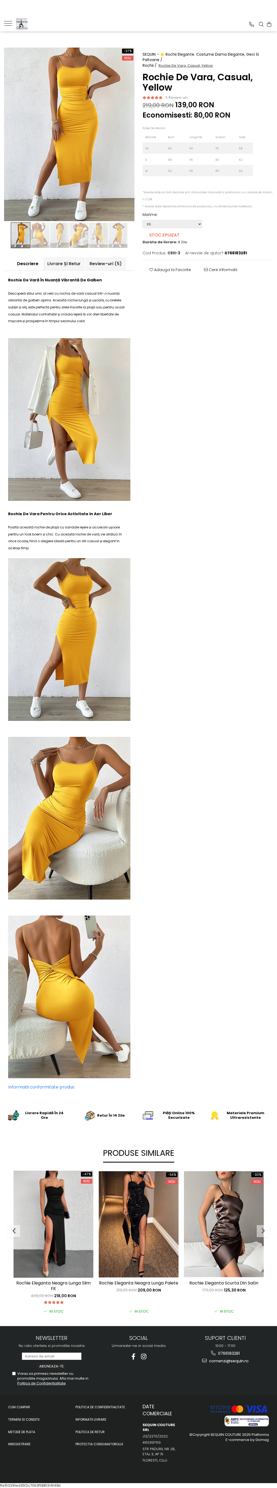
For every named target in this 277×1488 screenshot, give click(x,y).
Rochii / (150, 65)
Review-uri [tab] (106, 264)
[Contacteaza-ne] (252, 24)
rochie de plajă (46, 527)
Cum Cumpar (19, 1407)
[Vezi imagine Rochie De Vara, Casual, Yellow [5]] (118, 235)
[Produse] (10, 23)
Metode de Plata (21, 1432)
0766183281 (228, 1353)
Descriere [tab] (27, 264)
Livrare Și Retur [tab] (64, 264)
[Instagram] (144, 1356)
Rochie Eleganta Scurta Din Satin (223, 1283)
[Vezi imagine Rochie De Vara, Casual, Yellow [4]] (98, 235)
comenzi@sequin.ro (228, 1361)
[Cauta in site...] (261, 24)
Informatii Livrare (90, 1419)
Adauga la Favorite (172, 269)
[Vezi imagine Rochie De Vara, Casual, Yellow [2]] (59, 235)
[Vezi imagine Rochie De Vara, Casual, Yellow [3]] (79, 235)
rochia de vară (72, 293)
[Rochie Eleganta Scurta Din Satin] (224, 1224)
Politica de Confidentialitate (41, 1383)
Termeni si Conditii (23, 1419)
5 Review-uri (176, 97)
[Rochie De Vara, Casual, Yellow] (69, 134)
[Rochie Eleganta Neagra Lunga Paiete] (139, 1224)
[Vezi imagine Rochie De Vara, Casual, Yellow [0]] (20, 235)
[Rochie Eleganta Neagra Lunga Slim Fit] (53, 1224)
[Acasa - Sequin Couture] (43, 23)
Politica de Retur (90, 1432)
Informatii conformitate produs (41, 1087)
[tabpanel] (69, 134)
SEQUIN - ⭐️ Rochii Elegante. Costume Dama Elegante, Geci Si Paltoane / (201, 57)
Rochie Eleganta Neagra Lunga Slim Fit (53, 1286)
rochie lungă (77, 300)
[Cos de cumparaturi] (269, 24)
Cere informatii (222, 269)
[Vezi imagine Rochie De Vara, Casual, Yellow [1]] (40, 235)
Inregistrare (19, 1444)
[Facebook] (133, 1356)
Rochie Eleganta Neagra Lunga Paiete (138, 1283)
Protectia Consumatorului (99, 1444)
